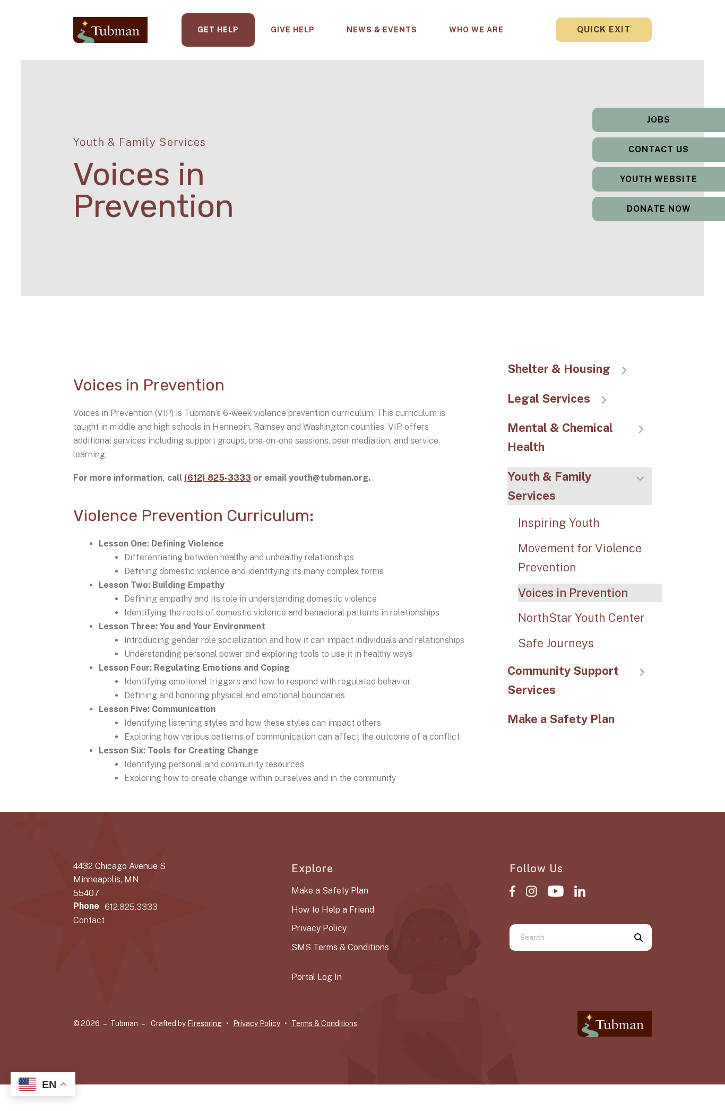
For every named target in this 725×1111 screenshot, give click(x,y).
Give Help (293, 29)
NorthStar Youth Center (581, 617)
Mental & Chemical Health (560, 437)
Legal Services (548, 398)
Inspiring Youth (559, 523)
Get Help (218, 29)
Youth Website (658, 179)
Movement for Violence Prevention (580, 557)
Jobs (658, 120)
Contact (89, 920)
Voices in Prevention (573, 593)
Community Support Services (563, 680)
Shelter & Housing (558, 369)
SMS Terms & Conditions (340, 947)
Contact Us (658, 149)
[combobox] (567, 937)
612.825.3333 (131, 907)
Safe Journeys (556, 643)
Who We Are (476, 29)
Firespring (204, 1023)
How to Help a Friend (332, 910)
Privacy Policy (319, 928)
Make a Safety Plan (561, 719)
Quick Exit (604, 29)
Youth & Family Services (549, 486)
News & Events (382, 29)
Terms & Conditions (324, 1023)
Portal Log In (316, 977)
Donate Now (659, 209)
